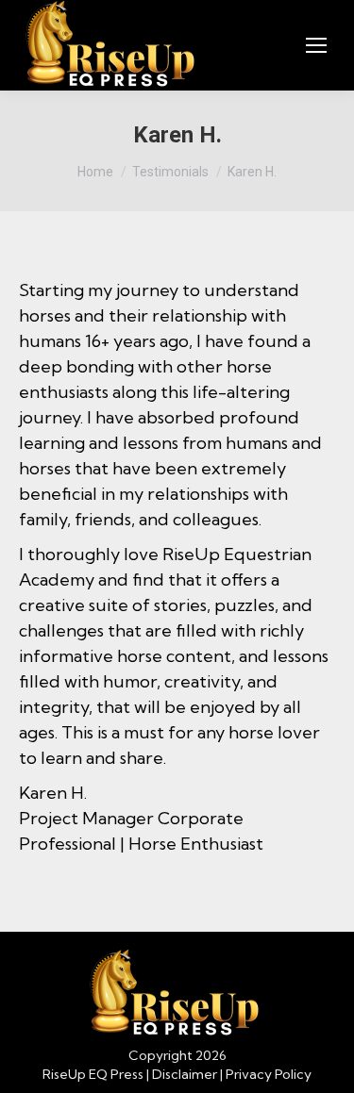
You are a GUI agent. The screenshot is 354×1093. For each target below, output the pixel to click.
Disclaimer (184, 1074)
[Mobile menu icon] (316, 45)
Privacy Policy (269, 1074)
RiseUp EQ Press (92, 1074)
